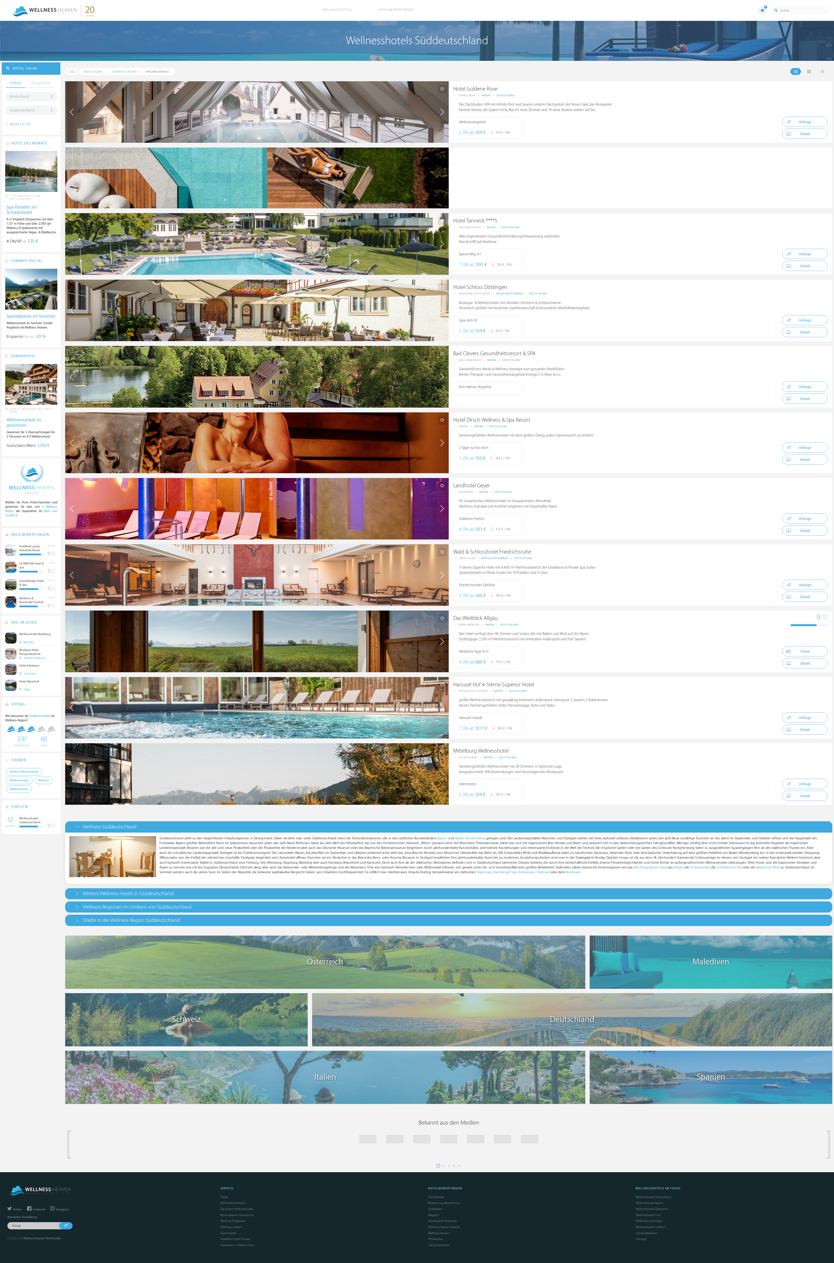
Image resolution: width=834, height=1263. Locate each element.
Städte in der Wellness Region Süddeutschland (131, 920)
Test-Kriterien (436, 1197)
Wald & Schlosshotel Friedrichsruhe (492, 552)
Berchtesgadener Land (650, 867)
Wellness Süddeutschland (109, 827)
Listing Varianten (438, 1245)
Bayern (486, 95)
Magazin (433, 1215)
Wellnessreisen (19, 789)
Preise (805, 651)
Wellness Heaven (438, 1233)
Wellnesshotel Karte (232, 1203)
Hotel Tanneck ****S (475, 221)
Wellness (43, 780)
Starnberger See (505, 872)
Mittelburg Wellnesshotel (480, 751)
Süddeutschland (22, 110)
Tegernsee (484, 872)
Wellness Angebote (232, 1221)
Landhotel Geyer (471, 486)
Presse (224, 1197)
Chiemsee (542, 872)
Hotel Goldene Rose (475, 89)
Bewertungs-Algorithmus (444, 1203)
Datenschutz (246, 1245)
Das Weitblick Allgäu (475, 618)
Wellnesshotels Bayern (650, 1203)
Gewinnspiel (228, 1233)
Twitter (17, 1209)
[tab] (448, 826)
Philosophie (435, 1239)
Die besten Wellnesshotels (236, 1209)
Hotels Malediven (647, 1233)
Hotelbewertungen (396, 10)
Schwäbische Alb (729, 867)
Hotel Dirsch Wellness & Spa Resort (491, 420)
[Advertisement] (579, 178)
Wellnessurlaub (19, 780)
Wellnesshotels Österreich (652, 1209)
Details (805, 134)
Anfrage (805, 122)
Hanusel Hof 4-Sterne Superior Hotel (493, 685)
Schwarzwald (700, 867)
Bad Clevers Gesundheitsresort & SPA (494, 353)
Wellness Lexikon (231, 1227)
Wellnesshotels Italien (649, 1221)
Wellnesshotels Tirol (648, 1215)
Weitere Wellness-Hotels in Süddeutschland (128, 893)
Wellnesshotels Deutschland (653, 1197)
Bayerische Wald (768, 867)
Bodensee (573, 872)
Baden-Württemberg (509, 293)
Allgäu (678, 867)
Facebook (38, 1209)
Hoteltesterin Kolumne (442, 1221)
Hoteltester (435, 1209)
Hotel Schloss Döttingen (480, 287)
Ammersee (526, 872)
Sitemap (641, 1239)
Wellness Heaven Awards (444, 1227)
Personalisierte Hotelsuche (236, 1215)
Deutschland (505, 95)
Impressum (227, 1245)
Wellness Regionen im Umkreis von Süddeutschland (137, 907)
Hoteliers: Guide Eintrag (235, 1239)
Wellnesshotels (338, 10)
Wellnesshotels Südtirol (650, 1227)
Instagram (62, 1209)
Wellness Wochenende (24, 771)
